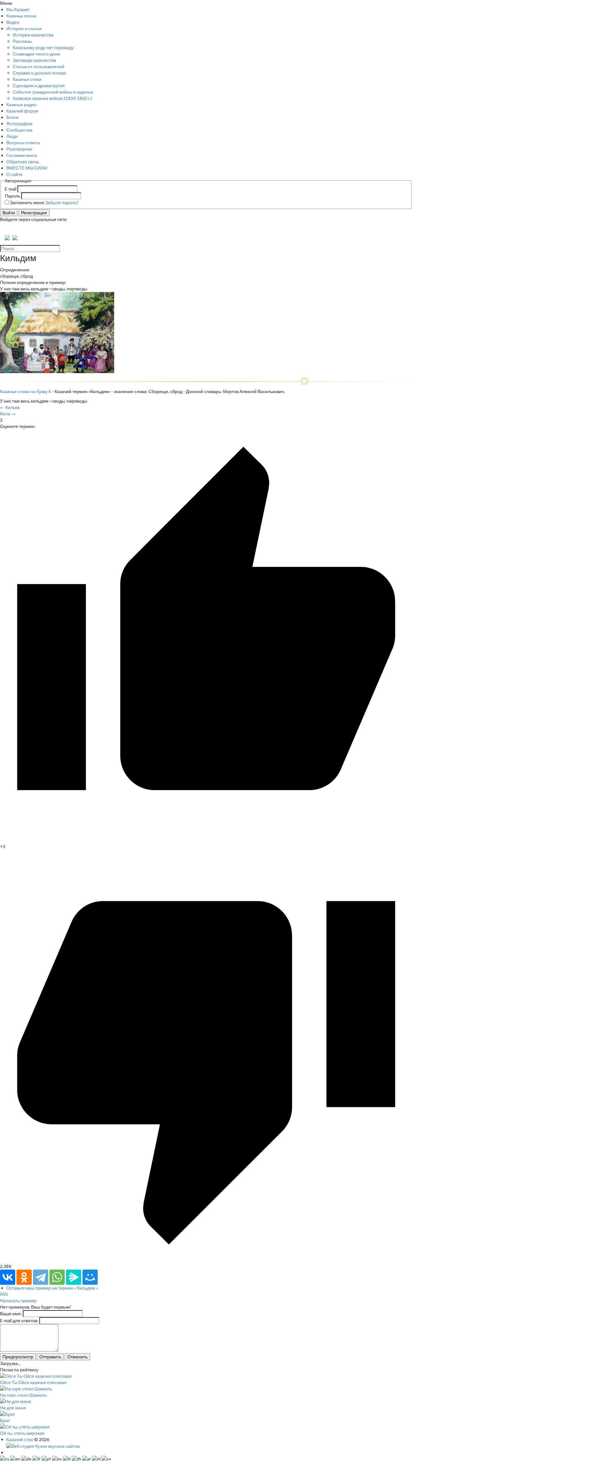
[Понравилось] (206, 840)
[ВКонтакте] (7, 1277)
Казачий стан (19, 1439)
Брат (5, 1420)
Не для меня (13, 1407)
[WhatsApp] (57, 1277)
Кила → (8, 413)
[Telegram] (40, 1277)
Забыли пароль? (62, 202)
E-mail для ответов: (19, 1320)
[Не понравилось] (206, 1260)
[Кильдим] (57, 371)
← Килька (10, 407)
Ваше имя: (11, 1313)
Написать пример (18, 1300)
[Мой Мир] (90, 1277)
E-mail (10, 188)
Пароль (12, 195)
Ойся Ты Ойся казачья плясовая (33, 1382)
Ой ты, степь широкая (22, 1433)
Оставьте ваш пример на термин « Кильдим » (52, 1288)
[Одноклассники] (24, 1277)
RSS (4, 1294)
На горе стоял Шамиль (23, 1395)
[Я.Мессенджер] (73, 1277)
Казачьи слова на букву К (25, 391)
